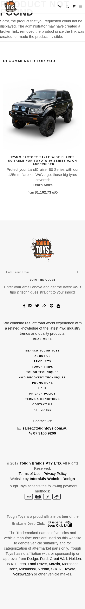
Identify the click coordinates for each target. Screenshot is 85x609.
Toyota (69, 569)
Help (42, 388)
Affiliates (43, 409)
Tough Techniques (42, 372)
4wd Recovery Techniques (42, 377)
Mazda (54, 564)
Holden (75, 559)
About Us (42, 356)
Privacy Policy (42, 393)
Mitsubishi (27, 569)
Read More (42, 339)
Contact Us (42, 404)
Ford (44, 559)
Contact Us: (42, 421)
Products (42, 361)
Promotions (42, 383)
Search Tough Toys (42, 350)
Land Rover (37, 564)
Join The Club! (42, 279)
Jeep (22, 564)
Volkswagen (23, 574)
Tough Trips (42, 366)
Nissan (43, 569)
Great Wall (58, 559)
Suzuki (56, 569)
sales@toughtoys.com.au (44, 428)
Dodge (32, 559)
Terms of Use (29, 474)
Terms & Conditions (42, 399)
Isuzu (11, 564)
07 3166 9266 (44, 433)
